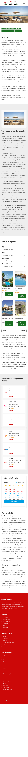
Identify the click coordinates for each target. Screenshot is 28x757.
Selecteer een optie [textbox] (8, 249)
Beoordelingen (5, 258)
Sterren (4, 252)
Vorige (4, 330)
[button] (24, 3)
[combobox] (14, 249)
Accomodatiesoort (6, 263)
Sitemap (3, 700)
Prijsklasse (4, 247)
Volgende (23, 330)
